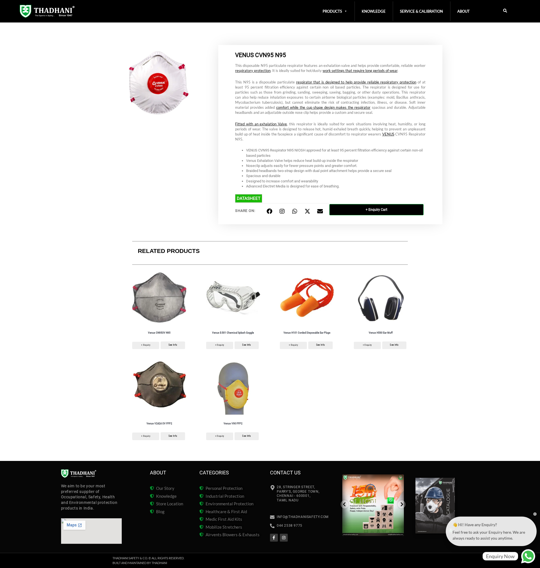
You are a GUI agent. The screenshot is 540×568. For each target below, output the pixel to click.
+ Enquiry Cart (376, 210)
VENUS (388, 134)
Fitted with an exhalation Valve (261, 124)
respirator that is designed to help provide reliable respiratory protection (356, 82)
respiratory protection (253, 70)
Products (332, 11)
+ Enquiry (145, 345)
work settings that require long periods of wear (360, 70)
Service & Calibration (421, 11)
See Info (172, 344)
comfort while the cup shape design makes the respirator (323, 107)
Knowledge (374, 11)
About (463, 11)
